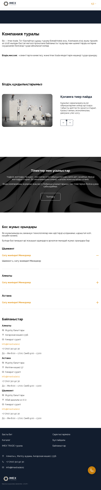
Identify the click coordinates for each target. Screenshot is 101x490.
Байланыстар (59, 446)
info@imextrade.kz (11, 344)
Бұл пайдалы (58, 440)
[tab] (50, 255)
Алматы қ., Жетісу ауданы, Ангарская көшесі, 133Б (31, 456)
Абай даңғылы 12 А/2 (15, 400)
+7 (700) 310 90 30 (11, 348)
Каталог (6, 440)
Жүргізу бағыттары (14, 330)
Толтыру (50, 197)
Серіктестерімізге (61, 434)
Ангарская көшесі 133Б (16, 335)
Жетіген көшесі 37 (14, 367)
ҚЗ (92, 3)
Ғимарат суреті (13, 339)
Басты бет (7, 434)
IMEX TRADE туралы (12, 446)
